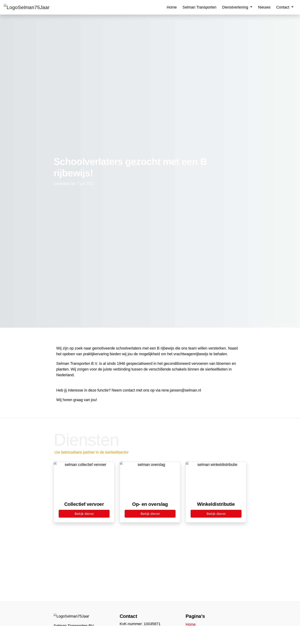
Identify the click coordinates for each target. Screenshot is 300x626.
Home (172, 7)
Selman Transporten (199, 7)
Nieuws (264, 7)
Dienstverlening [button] (235, 7)
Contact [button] (283, 7)
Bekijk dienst (84, 514)
